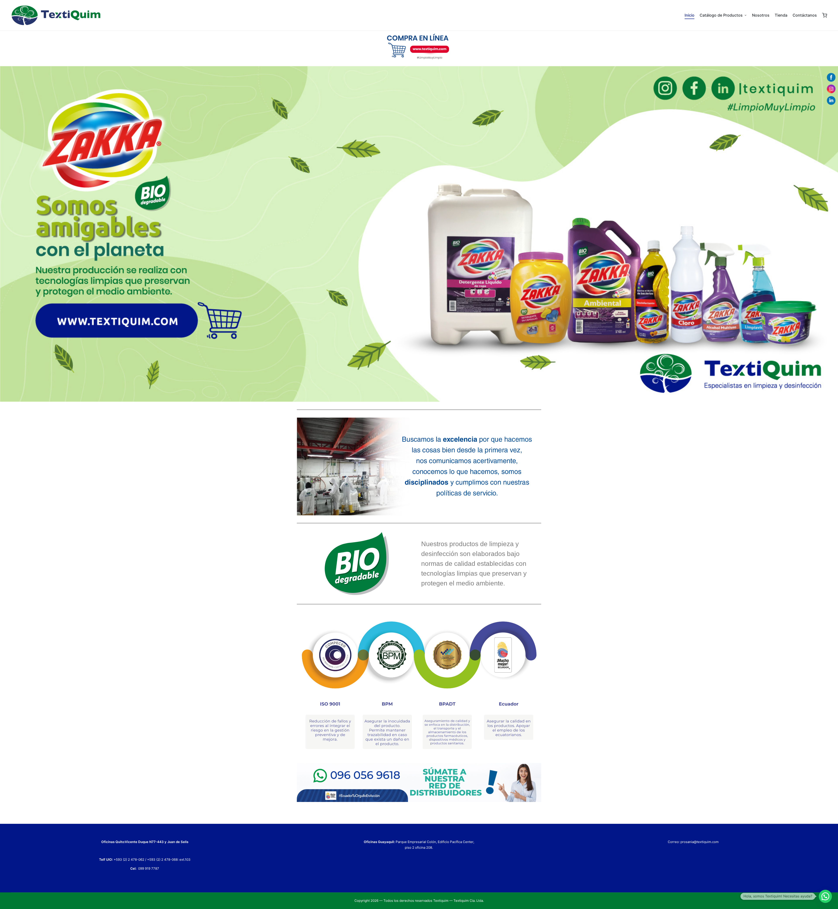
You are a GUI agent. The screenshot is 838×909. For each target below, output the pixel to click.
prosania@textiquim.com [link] (699, 842)
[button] (825, 896)
